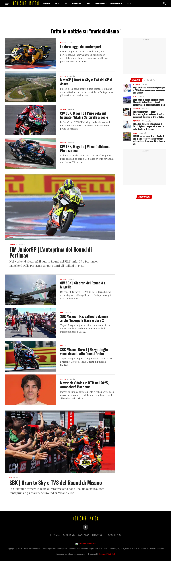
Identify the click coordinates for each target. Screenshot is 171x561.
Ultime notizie (69, 534)
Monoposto (77, 3)
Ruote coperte (116, 3)
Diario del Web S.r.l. (107, 554)
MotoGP (58, 3)
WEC (67, 3)
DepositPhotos (114, 534)
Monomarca (100, 3)
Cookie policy (83, 534)
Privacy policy (98, 534)
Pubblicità (54, 534)
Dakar (129, 3)
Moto (88, 3)
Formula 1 (47, 3)
